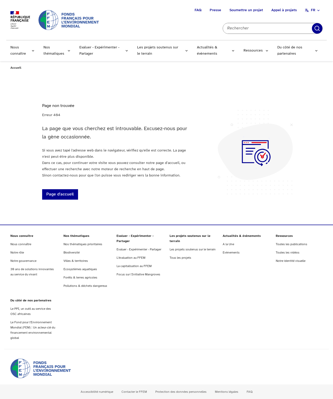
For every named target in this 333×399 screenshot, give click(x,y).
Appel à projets (284, 10)
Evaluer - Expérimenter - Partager (99, 51)
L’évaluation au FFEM (131, 257)
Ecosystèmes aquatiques (80, 269)
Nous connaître (18, 51)
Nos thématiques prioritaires (82, 244)
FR (313, 10)
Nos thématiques (53, 51)
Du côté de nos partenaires (289, 51)
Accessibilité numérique (97, 392)
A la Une (228, 244)
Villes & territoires (75, 261)
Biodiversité (71, 252)
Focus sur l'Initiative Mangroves (138, 274)
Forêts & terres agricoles (80, 277)
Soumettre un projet (246, 10)
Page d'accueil (60, 194)
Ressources (253, 51)
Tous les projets (180, 257)
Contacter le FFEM (134, 392)
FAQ (198, 10)
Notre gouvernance (23, 261)
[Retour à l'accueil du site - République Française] (69, 20)
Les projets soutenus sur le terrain (157, 51)
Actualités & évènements (207, 51)
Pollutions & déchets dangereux (85, 286)
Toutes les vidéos (287, 252)
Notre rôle (17, 252)
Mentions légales (226, 392)
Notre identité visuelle (290, 261)
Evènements (231, 252)
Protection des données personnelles (181, 392)
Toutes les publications (291, 244)
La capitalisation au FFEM (134, 266)
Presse (215, 10)
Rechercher (317, 28)
